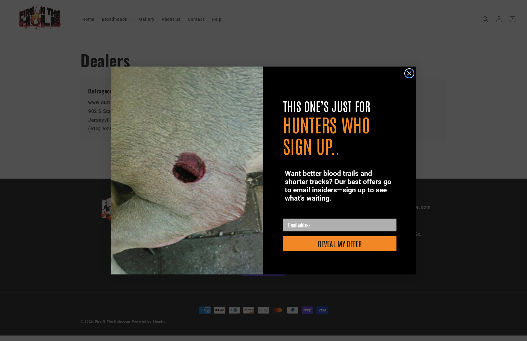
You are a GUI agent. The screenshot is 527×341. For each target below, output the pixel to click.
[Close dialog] (409, 73)
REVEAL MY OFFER (340, 243)
